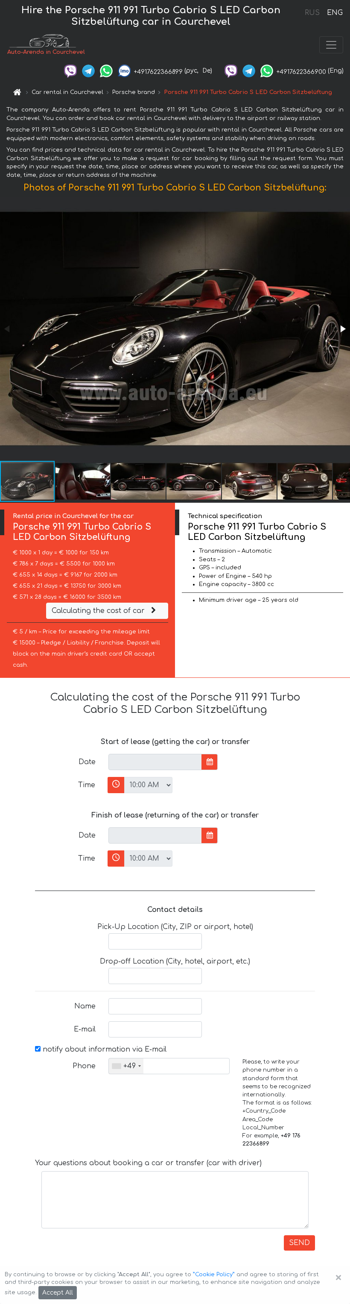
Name (85, 1006)
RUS (312, 13)
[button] (342, 329)
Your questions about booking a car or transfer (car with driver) (148, 1163)
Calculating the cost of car (99, 611)
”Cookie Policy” (214, 1275)
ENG (334, 13)
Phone (84, 1066)
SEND (299, 1243)
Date (87, 762)
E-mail (85, 1029)
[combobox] (126, 1066)
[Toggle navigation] (331, 44)
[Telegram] (88, 70)
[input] (155, 762)
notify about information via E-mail (103, 1049)
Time (86, 785)
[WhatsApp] (106, 70)
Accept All (57, 1292)
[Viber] (70, 70)
